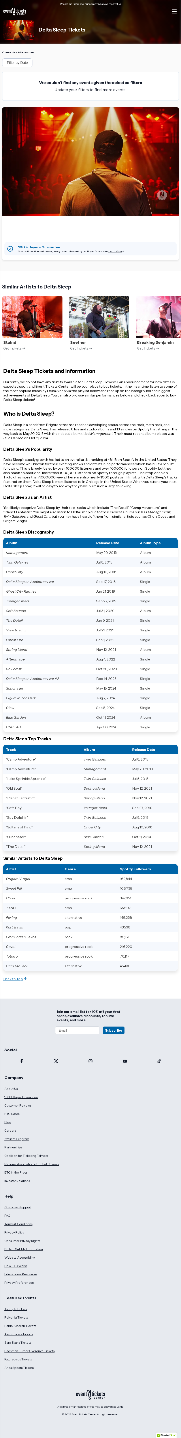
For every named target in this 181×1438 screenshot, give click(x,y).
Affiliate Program (16, 1139)
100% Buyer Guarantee (21, 1097)
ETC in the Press (15, 1172)
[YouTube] (125, 1061)
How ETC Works (15, 1266)
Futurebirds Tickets (18, 1359)
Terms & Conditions (18, 1224)
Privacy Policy (14, 1232)
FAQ (7, 1216)
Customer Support (17, 1207)
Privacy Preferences (19, 1283)
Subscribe (113, 1030)
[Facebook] (21, 1061)
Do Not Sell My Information (23, 1249)
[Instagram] (90, 1061)
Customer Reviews (17, 1105)
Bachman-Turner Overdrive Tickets (29, 1351)
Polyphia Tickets (16, 1317)
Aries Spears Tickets (19, 1368)
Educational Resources (20, 1274)
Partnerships (13, 1147)
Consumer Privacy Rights (22, 1241)
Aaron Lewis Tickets (18, 1334)
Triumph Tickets (15, 1309)
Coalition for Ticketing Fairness (26, 1156)
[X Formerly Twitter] (56, 1061)
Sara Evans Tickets (17, 1343)
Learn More (115, 251)
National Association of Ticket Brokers (31, 1164)
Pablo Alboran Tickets (20, 1326)
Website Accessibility (19, 1257)
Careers (10, 1131)
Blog (7, 1122)
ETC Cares (11, 1114)
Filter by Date (17, 63)
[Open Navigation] (174, 11)
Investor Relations (17, 1181)
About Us (11, 1089)
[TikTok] (159, 1061)
